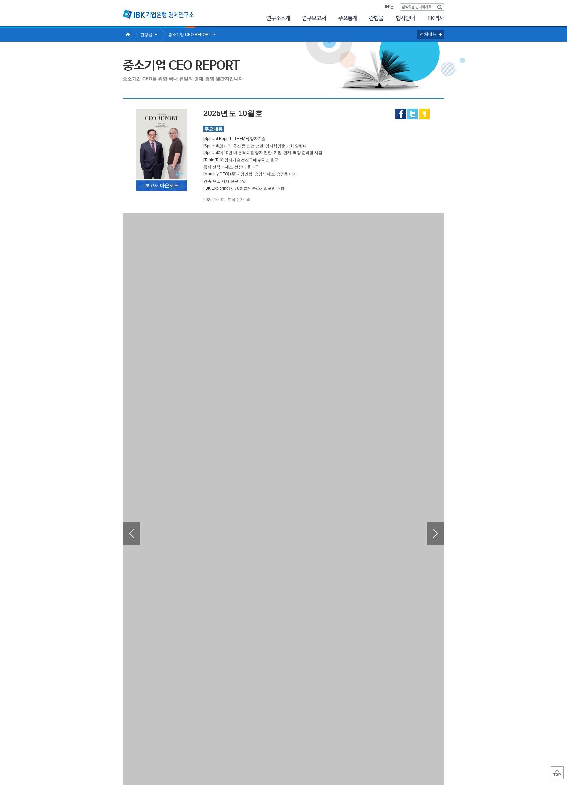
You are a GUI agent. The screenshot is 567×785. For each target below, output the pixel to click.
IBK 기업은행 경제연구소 (158, 14)
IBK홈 (389, 7)
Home (128, 35)
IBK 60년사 (435, 18)
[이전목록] (131, 533)
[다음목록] (435, 533)
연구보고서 (314, 18)
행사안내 (405, 18)
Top (557, 772)
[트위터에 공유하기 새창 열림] (412, 114)
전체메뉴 (428, 34)
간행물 (376, 18)
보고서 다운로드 (161, 185)
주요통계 (347, 18)
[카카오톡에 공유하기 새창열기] (424, 118)
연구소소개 (278, 18)
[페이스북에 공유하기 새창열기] (400, 118)
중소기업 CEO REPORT (189, 34)
